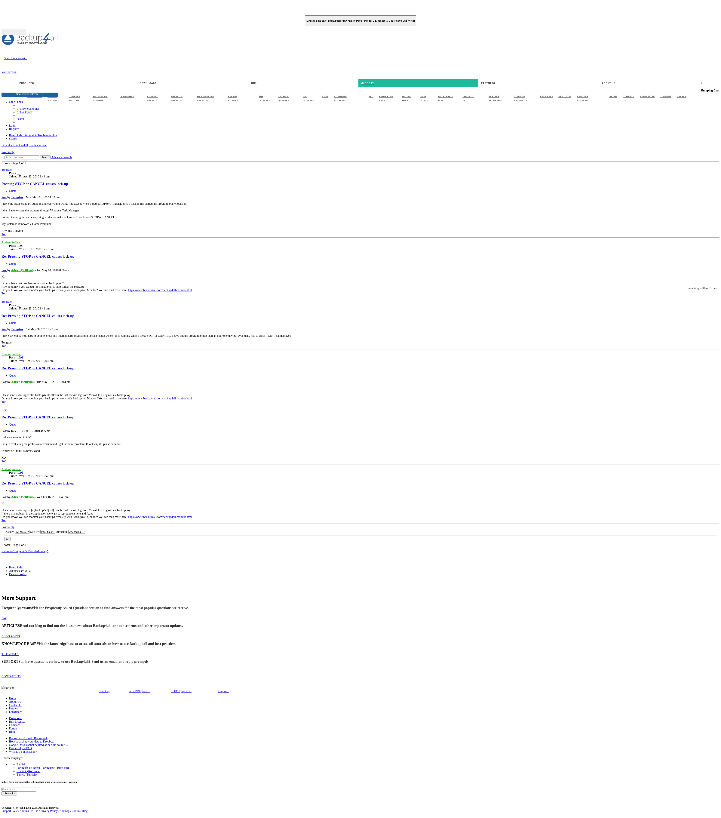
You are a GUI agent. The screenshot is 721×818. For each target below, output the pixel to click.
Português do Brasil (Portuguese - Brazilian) (43, 767)
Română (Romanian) (29, 771)
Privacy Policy (49, 811)
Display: (10, 531)
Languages (15, 711)
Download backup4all (15, 145)
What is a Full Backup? (23, 751)
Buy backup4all (38, 145)
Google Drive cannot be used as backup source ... (38, 744)
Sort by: (35, 531)
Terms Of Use (30, 811)
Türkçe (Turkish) (27, 774)
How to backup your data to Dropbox (31, 741)
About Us (15, 701)
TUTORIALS (10, 654)
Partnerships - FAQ (20, 748)
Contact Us (15, 705)
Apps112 (186, 691)
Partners (14, 708)
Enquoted (223, 691)
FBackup (104, 691)
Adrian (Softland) (12, 242)
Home (12, 698)
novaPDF (135, 691)
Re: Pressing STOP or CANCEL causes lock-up (38, 256)
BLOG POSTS (11, 636)
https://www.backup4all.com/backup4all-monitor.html (160, 290)
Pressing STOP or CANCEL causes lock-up (35, 184)
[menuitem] (24, 112)
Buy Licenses (17, 721)
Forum (13, 728)
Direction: (62, 531)
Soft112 (175, 691)
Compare (14, 725)
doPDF (146, 691)
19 (18, 173)
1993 (20, 245)
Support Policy (11, 811)
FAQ (5, 618)
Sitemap (65, 811)
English (21, 764)
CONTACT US (11, 676)
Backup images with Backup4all (28, 738)
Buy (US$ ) (13, 32)
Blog (12, 731)
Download (15, 718)
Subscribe (9, 793)
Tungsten (7, 169)
